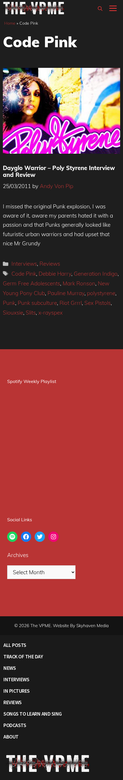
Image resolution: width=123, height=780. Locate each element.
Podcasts (14, 725)
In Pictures (16, 691)
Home (9, 23)
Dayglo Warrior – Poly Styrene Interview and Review (59, 171)
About (11, 736)
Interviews (24, 263)
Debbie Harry (55, 273)
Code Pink (23, 273)
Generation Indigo (96, 273)
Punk (9, 302)
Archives (17, 555)
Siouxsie (13, 312)
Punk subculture (37, 302)
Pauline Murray (65, 293)
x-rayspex (50, 312)
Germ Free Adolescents (31, 283)
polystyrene (101, 293)
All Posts (14, 645)
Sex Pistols (97, 302)
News (9, 668)
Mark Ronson (79, 283)
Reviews (49, 263)
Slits (31, 312)
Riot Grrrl (70, 302)
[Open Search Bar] (100, 8)
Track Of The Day (23, 656)
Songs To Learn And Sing (32, 713)
